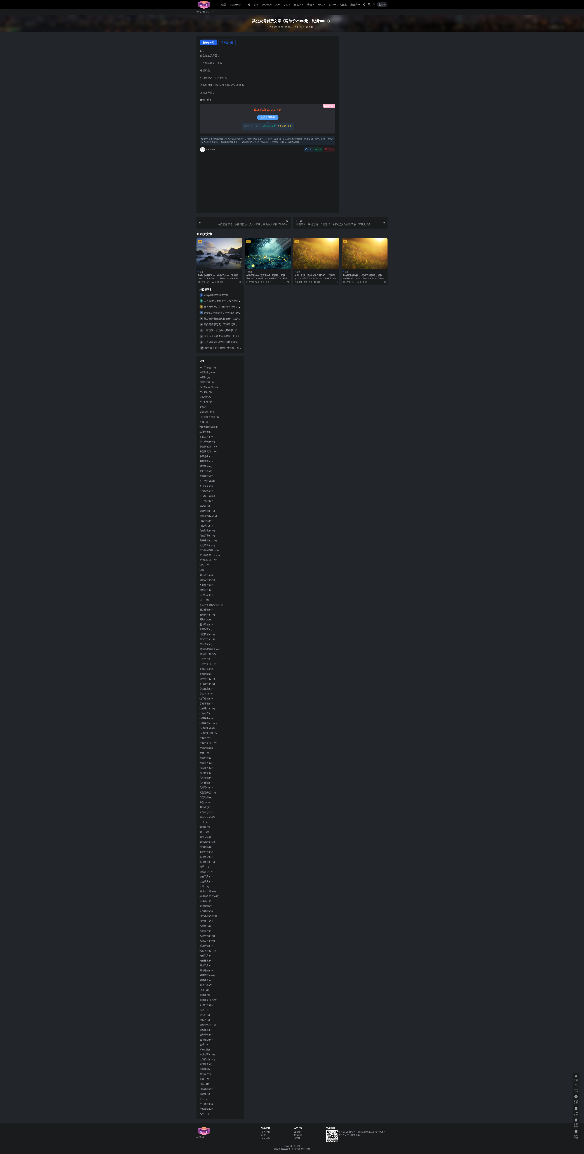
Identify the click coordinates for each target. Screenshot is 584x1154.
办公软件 (204, 584)
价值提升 (204, 495)
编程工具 (204, 955)
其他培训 (204, 545)
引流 (285, 4)
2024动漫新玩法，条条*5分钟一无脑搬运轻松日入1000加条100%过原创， (219, 276)
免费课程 (204, 540)
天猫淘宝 (204, 629)
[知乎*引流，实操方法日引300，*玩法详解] (316, 253)
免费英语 (204, 535)
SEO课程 (204, 411)
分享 (309, 149)
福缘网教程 (205, 896)
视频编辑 (204, 1034)
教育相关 (204, 762)
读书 (202, 1044)
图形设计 (204, 614)
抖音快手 (204, 718)
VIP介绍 (297, 1131)
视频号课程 (205, 1024)
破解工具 (204, 876)
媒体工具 (204, 639)
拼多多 (203, 737)
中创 (247, 4)
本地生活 (204, 817)
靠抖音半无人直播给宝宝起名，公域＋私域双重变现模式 (234, 306)
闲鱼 (202, 1083)
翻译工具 (204, 985)
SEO (202, 406)
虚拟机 (203, 1014)
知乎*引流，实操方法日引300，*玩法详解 (315, 276)
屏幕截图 (204, 673)
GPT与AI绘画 (206, 387)
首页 (198, 12)
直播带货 (204, 856)
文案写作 (204, 787)
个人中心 (265, 1131)
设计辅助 (204, 1039)
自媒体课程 (205, 999)
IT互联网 (204, 392)
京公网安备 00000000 (301, 1149)
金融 (202, 1079)
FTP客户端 (205, 382)
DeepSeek (235, 4)
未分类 (354, 4)
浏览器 (203, 826)
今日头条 (204, 486)
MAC (320, 4)
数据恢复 (204, 772)
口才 (202, 599)
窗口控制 (204, 906)
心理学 (203, 693)
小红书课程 (205, 663)
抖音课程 (204, 723)
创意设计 (204, 579)
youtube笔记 (206, 426)
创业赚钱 (204, 574)
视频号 (203, 1019)
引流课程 (204, 683)
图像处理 (204, 609)
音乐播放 (204, 1103)
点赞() (331, 149)
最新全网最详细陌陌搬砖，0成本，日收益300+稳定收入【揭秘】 (239, 318)
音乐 (202, 1098)
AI (276, 4)
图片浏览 (204, 619)
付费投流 (204, 490)
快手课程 (204, 698)
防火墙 (203, 1093)
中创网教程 (205, 446)
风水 (202, 1113)
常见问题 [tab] (228, 42)
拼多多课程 (205, 742)
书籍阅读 (204, 461)
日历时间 (204, 797)
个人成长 (204, 441)
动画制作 (204, 589)
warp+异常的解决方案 (216, 295)
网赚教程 (204, 975)
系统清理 (204, 945)
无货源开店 (205, 792)
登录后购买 (269, 117)
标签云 (264, 1134)
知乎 (202, 866)
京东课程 (204, 476)
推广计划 (298, 1138)
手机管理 (204, 703)
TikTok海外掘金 (207, 416)
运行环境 (204, 1064)
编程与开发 (205, 950)
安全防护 (204, 644)
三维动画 (204, 431)
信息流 (203, 505)
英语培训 (204, 1004)
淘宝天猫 (204, 836)
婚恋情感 (204, 634)
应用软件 (204, 678)
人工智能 (204, 480)
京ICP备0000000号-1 (283, 1149)
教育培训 (204, 757)
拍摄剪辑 (204, 728)
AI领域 (203, 377)
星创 (205, 12)
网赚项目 (204, 980)
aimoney (210, 149)
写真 (202, 569)
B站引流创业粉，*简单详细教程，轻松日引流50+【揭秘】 (364, 276)
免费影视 (204, 530)
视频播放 (204, 1029)
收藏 (320, 149)
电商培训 (204, 851)
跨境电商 (204, 1054)
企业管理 (204, 500)
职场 (202, 990)
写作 (202, 565)
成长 (309, 4)
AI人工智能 (205, 367)
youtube (267, 4)
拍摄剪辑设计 (206, 733)
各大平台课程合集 (209, 604)
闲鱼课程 (204, 1088)
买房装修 (204, 466)
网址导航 (265, 1138)
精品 (223, 4)
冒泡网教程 (205, 555)
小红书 (203, 658)
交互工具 (204, 471)
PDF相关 (204, 401)
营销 (202, 1009)
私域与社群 (205, 901)
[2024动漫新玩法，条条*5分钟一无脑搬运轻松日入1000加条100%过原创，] (219, 253)
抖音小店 (204, 713)
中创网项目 (205, 451)
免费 (331, 4)
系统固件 (204, 930)
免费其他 (204, 515)
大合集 (343, 4)
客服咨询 (298, 1134)
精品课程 (204, 915)
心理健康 (204, 688)
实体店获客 (205, 654)
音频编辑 (204, 1108)
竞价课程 (204, 911)
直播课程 (204, 861)
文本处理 (204, 782)
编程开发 (204, 960)
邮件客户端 (205, 1074)
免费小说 (204, 520)
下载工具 (204, 436)
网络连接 (204, 970)
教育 (202, 752)
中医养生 (204, 456)
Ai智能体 (204, 372)
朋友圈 (203, 807)
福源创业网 (205, 891)
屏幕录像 (204, 668)
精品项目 (204, 920)
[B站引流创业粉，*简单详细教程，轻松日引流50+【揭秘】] (365, 253)
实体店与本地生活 (209, 649)
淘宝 (202, 831)
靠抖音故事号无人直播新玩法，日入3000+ (227, 324)
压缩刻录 (204, 594)
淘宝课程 (204, 841)
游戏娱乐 (204, 846)
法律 (202, 822)
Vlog (202, 421)
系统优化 (204, 925)
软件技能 (204, 1059)
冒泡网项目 (205, 560)
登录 (383, 4)
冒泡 (256, 4)
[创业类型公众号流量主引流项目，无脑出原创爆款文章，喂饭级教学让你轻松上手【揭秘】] (268, 253)
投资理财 (204, 708)
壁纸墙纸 (204, 624)
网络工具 (204, 965)
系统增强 (204, 935)
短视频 (203, 871)
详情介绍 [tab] (209, 42)
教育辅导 (204, 767)
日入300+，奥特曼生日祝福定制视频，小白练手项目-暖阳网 (236, 300)
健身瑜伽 (204, 510)
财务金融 (204, 1049)
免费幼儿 (204, 525)
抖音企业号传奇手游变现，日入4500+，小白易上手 (231, 336)
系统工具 (204, 940)
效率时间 (204, 747)
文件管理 (204, 777)
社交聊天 (204, 881)
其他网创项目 (206, 550)
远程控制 (204, 1069)
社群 (202, 886)
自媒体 (297, 4)
